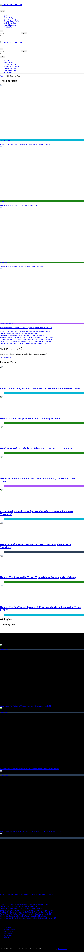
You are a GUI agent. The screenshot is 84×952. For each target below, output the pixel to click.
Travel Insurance (10, 25)
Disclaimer (8, 933)
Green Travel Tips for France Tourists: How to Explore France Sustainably (26, 341)
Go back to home (6, 358)
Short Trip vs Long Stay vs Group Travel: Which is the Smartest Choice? (25, 144)
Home (6, 15)
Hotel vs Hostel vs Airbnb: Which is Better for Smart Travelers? (22, 267)
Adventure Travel (10, 19)
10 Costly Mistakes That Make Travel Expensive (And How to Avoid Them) (26, 328)
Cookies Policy (9, 929)
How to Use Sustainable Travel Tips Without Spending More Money (23, 343)
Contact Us (8, 27)
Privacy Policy (9, 931)
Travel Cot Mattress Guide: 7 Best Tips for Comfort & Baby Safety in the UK (27, 894)
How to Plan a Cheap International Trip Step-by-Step (18, 205)
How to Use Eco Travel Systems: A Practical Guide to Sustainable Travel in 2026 (28, 918)
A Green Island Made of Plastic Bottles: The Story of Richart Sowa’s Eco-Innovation (29, 769)
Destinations (8, 17)
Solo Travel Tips (10, 23)
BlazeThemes (62, 949)
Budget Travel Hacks (11, 21)
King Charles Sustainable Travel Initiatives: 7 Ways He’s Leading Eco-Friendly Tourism (30, 831)
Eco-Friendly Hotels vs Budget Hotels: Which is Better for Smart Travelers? (26, 339)
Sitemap (7, 937)
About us (7, 927)
